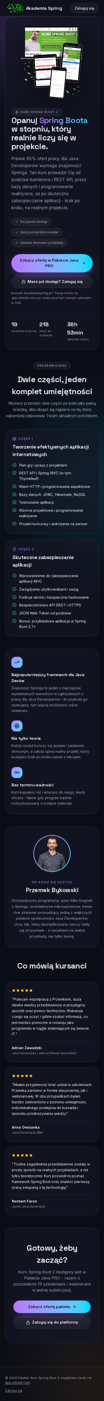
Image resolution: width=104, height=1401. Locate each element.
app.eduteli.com (17, 1382)
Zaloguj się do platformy (55, 1322)
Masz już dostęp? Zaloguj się (55, 281)
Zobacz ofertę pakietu (49, 1306)
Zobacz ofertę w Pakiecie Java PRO (49, 263)
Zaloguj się (84, 8)
